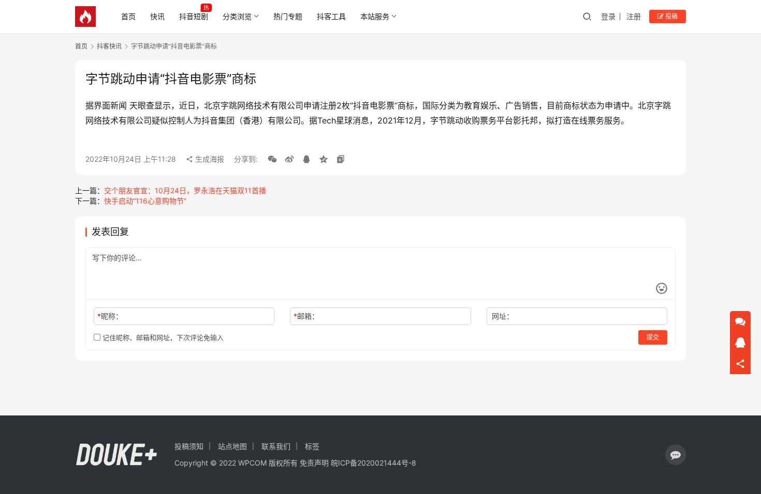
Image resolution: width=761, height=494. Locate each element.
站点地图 (232, 446)
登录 (608, 16)
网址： (503, 316)
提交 (653, 337)
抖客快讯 (109, 46)
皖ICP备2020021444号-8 (373, 462)
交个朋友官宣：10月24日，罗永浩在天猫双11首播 (185, 190)
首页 (128, 16)
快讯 (157, 16)
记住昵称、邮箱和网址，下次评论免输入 (162, 337)
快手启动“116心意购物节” (145, 200)
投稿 (671, 16)
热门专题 (287, 16)
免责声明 (314, 462)
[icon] (675, 454)
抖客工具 (331, 16)
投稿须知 (188, 446)
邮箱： (306, 316)
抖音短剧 (193, 16)
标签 (312, 446)
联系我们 (275, 446)
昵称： (110, 316)
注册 (633, 16)
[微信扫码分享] (272, 159)
